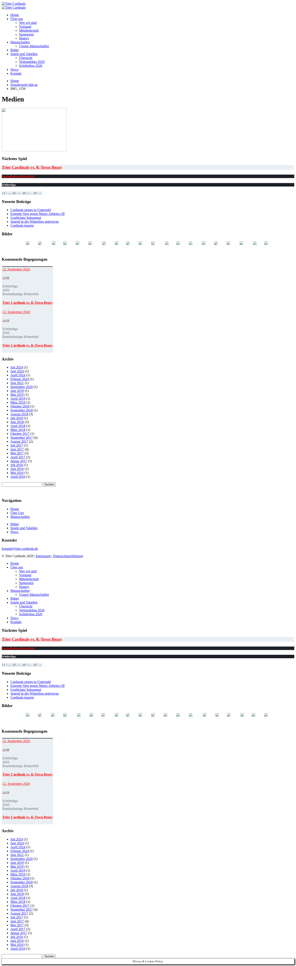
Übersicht (25, 58)
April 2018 (17, 426)
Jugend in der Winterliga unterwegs (34, 221)
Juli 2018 (16, 418)
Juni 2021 (17, 383)
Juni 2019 (17, 391)
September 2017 (21, 437)
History (24, 38)
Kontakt (15, 73)
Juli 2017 (16, 445)
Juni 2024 (17, 371)
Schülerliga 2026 (30, 65)
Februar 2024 (19, 379)
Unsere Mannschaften (34, 46)
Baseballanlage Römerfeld (18, 176)
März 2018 (17, 430)
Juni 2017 (17, 449)
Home (14, 15)
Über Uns (17, 513)
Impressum (43, 556)
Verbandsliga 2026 (32, 62)
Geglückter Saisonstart (25, 217)
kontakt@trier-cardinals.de (20, 548)
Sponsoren (26, 34)
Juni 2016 (17, 469)
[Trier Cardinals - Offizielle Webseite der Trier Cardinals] (14, 3)
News (14, 69)
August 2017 (19, 441)
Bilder (14, 50)
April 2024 (17, 375)
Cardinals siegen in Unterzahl (30, 210)
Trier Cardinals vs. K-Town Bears (32, 167)
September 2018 (21, 410)
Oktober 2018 (19, 406)
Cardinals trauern (22, 225)
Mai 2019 (17, 394)
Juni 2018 (17, 422)
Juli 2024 (16, 367)
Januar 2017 (18, 461)
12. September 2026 (16, 269)
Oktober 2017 (19, 434)
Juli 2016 (16, 465)
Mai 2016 (17, 473)
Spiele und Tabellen (23, 54)
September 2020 (21, 387)
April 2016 (17, 476)
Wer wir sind (28, 23)
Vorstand (25, 26)
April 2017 (17, 457)
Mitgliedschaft (29, 30)
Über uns (16, 19)
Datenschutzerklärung (68, 556)
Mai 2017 (17, 453)
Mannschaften (20, 42)
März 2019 (17, 402)
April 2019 (17, 398)
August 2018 (19, 414)
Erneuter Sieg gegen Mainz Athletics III (37, 214)
